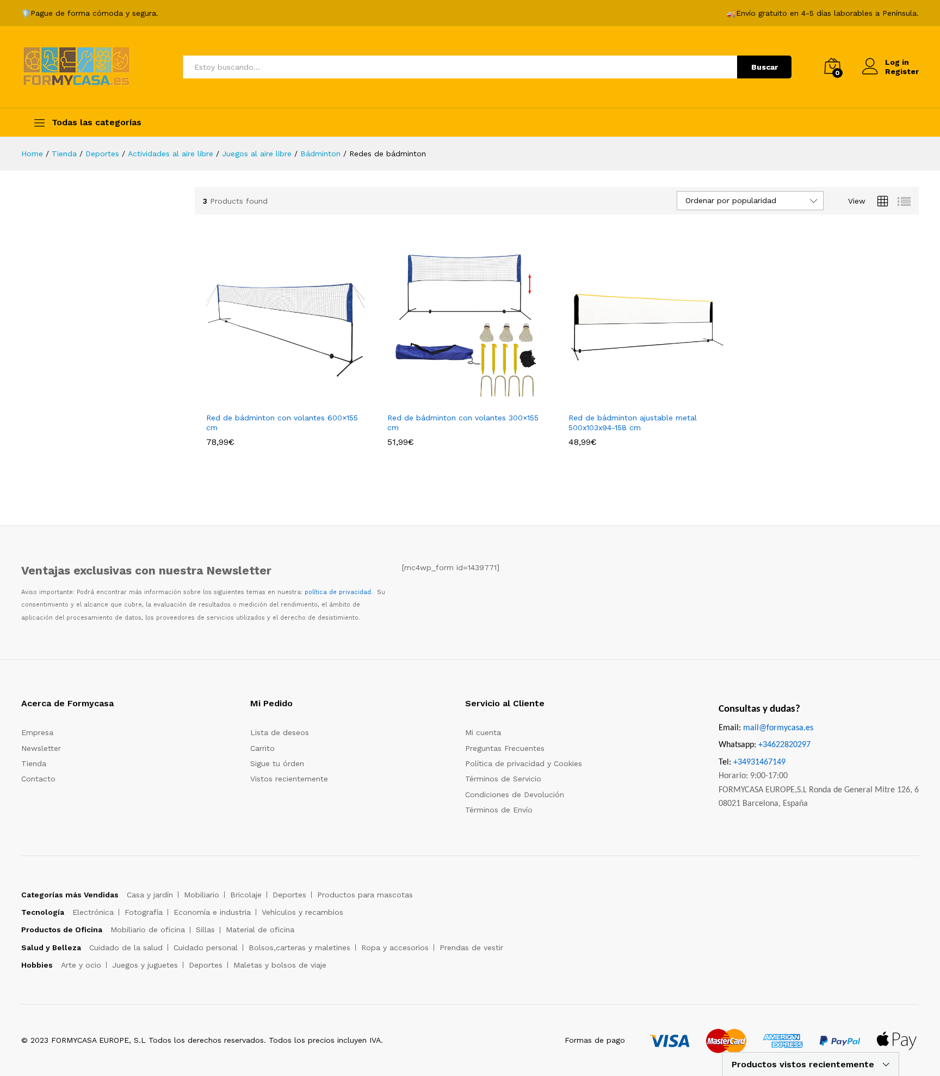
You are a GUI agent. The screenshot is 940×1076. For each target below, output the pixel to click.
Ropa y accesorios (395, 947)
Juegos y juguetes (145, 965)
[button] (273, 399)
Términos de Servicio (503, 778)
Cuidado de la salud (126, 947)
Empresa (37, 732)
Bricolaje (246, 894)
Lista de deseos (279, 732)
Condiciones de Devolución (514, 794)
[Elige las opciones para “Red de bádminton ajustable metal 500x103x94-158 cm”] (635, 399)
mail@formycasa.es (778, 728)
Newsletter (41, 748)
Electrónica (93, 912)
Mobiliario (201, 894)
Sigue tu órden (277, 763)
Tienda (33, 763)
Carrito (262, 748)
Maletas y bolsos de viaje (279, 965)
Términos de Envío (499, 809)
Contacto (38, 778)
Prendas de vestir (471, 947)
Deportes (289, 894)
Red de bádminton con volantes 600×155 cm (282, 422)
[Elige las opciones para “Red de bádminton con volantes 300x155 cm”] (453, 399)
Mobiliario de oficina (147, 929)
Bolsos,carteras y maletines (299, 947)
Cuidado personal (206, 947)
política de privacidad (338, 592)
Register (902, 71)
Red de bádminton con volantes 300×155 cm (463, 422)
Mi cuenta (483, 732)
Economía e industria (212, 912)
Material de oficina (260, 929)
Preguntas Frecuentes (505, 748)
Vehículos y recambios (302, 912)
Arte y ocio (81, 965)
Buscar (764, 67)
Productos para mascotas (365, 894)
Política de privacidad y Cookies (523, 763)
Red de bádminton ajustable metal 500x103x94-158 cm (632, 422)
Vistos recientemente (289, 778)
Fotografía (144, 912)
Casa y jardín (150, 894)
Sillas (205, 929)
